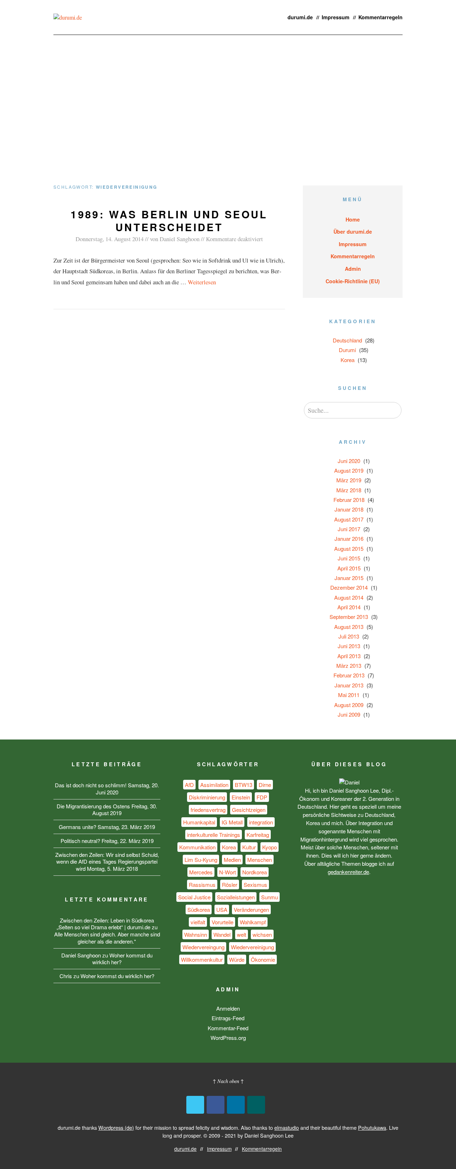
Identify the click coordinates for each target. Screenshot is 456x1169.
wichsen (262, 934)
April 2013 (349, 656)
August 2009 (348, 704)
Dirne (265, 784)
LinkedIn (236, 1105)
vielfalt (198, 922)
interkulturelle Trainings (213, 834)
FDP (261, 797)
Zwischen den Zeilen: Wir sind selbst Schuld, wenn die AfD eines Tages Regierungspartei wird (107, 862)
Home (353, 219)
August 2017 (348, 519)
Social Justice (194, 897)
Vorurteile (222, 922)
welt (241, 934)
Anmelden (228, 1008)
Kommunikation (197, 847)
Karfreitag (258, 834)
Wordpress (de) (116, 1127)
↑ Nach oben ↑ (228, 1081)
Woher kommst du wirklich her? (122, 958)
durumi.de (300, 17)
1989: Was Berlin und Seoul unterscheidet (169, 220)
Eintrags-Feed (228, 1018)
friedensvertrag (208, 809)
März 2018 (348, 490)
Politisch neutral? (80, 840)
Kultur (249, 847)
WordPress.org (228, 1037)
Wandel (221, 934)
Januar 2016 (349, 538)
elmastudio (286, 1127)
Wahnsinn (195, 934)
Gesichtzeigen (248, 809)
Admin (353, 268)
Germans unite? (77, 826)
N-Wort (227, 872)
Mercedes (201, 872)
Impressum (335, 17)
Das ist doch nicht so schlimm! (90, 785)
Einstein (241, 797)
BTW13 (243, 784)
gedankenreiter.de (348, 871)
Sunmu (269, 897)
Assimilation (214, 784)
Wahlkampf (253, 922)
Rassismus (202, 884)
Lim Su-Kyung (201, 859)
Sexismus (255, 884)
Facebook (215, 1105)
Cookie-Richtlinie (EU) (353, 281)
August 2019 (348, 470)
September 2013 (349, 616)
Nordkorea (254, 872)
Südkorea (198, 909)
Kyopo (269, 847)
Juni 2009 (349, 714)
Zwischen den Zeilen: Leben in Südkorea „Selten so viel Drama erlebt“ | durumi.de (105, 923)
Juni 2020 (349, 460)
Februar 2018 (348, 499)
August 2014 (348, 597)
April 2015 (349, 568)
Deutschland (347, 340)
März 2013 (348, 665)
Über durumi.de (352, 231)
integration (261, 822)
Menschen (259, 859)
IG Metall (232, 822)
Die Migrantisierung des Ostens (93, 806)
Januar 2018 (349, 509)
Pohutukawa (372, 1127)
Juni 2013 (349, 646)
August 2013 (348, 626)
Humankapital (199, 822)
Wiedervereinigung (252, 947)
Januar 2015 (349, 577)
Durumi (347, 350)
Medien (232, 859)
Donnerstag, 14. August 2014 (110, 239)
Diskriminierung (207, 797)
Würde (236, 959)
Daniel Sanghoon (180, 239)
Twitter (195, 1105)
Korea (347, 360)
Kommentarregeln (380, 17)
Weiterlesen (202, 282)
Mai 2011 (348, 694)
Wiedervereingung (203, 947)
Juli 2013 (348, 636)
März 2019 (348, 480)
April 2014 (349, 607)
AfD (189, 784)
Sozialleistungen (236, 897)
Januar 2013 (349, 685)
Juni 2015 (349, 558)
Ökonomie (263, 959)
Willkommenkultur (202, 959)
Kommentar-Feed (228, 1028)
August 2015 (348, 548)
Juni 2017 (349, 529)
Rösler (229, 884)
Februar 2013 (348, 675)
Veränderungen (251, 909)
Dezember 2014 (349, 587)
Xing (256, 1105)
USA (221, 909)
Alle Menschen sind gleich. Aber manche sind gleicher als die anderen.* (107, 937)
